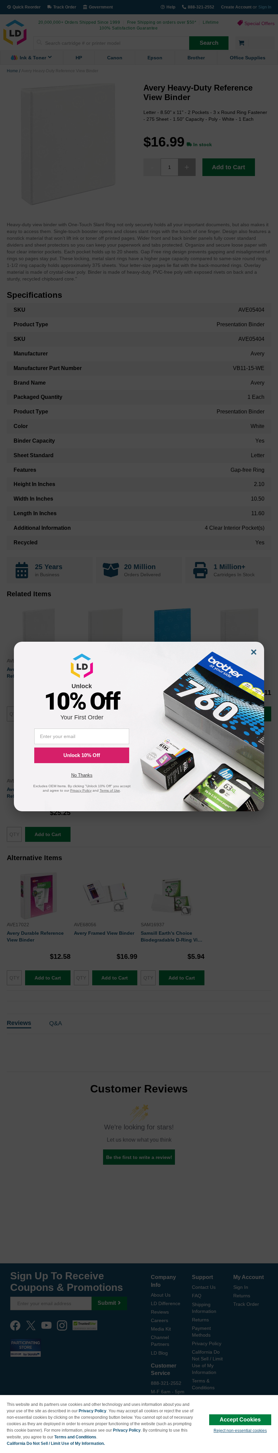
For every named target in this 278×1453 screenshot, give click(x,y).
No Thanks (82, 775)
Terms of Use (110, 790)
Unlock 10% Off (81, 755)
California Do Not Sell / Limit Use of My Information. (56, 1443)
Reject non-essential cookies (240, 1430)
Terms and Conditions (75, 1437)
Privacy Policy (92, 1411)
